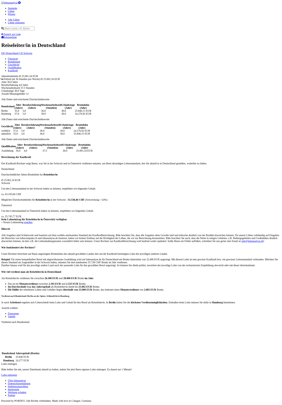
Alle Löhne (14, 19)
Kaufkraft (13, 70)
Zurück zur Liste (12, 34)
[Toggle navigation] (19, 2)
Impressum (13, 389)
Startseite (12, 8)
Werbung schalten (17, 392)
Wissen (11, 14)
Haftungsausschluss (18, 386)
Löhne (11, 11)
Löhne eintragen (16, 22)
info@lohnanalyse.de (252, 241)
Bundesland (14, 61)
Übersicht (13, 58)
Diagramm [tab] (13, 313)
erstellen (28, 222)
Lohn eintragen (9, 375)
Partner (11, 395)
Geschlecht (13, 64)
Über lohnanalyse (17, 380)
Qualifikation (14, 67)
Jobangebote (10, 37)
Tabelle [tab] (11, 316)
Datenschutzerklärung (19, 383)
